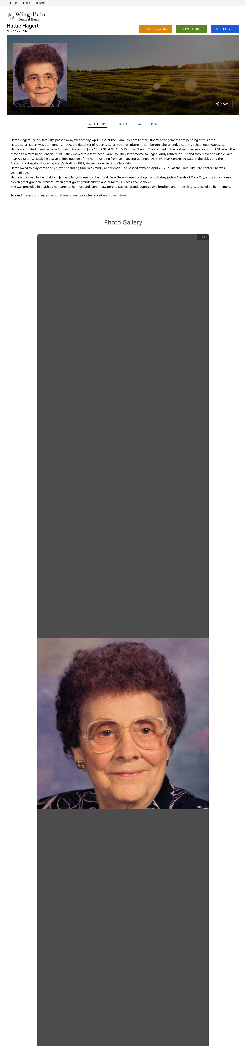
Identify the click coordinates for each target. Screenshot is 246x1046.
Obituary (97, 124)
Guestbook (147, 124)
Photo (121, 124)
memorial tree (58, 195)
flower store (117, 195)
